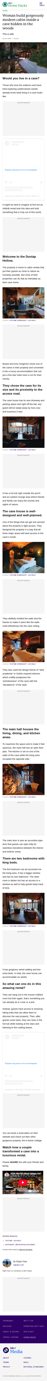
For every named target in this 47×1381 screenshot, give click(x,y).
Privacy (6, 1367)
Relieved (7, 1326)
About (6, 1358)
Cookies (27, 1358)
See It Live (28, 1321)
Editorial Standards (25, 1250)
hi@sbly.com (18, 1265)
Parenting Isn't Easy (34, 1326)
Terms (6, 1362)
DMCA (26, 1362)
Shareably (8, 1321)
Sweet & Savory (11, 1331)
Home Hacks (30, 1337)
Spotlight (29, 1331)
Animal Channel (11, 1337)
